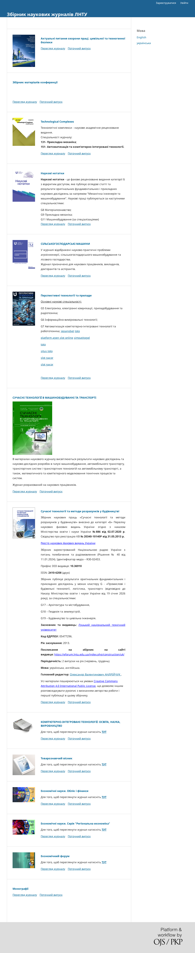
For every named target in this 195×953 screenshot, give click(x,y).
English (141, 37)
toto (77, 331)
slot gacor (47, 358)
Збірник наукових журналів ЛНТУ (47, 14)
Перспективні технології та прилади (66, 295)
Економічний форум (55, 856)
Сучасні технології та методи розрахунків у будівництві (80, 511)
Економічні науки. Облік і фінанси (64, 791)
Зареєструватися (166, 3)
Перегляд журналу (53, 48)
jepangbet (67, 331)
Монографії (20, 888)
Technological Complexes (57, 121)
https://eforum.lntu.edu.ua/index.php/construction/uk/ (89, 654)
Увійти (184, 3)
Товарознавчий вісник (56, 758)
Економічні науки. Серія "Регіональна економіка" (75, 823)
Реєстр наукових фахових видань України (68, 543)
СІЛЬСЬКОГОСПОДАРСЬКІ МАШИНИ (65, 244)
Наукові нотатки (52, 173)
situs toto (47, 351)
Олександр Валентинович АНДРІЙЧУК (95, 674)
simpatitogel (82, 338)
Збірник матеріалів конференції (35, 82)
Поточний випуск (79, 48)
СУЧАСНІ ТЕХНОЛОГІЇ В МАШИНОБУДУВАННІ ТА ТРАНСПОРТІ (54, 397)
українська (144, 43)
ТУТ (104, 732)
